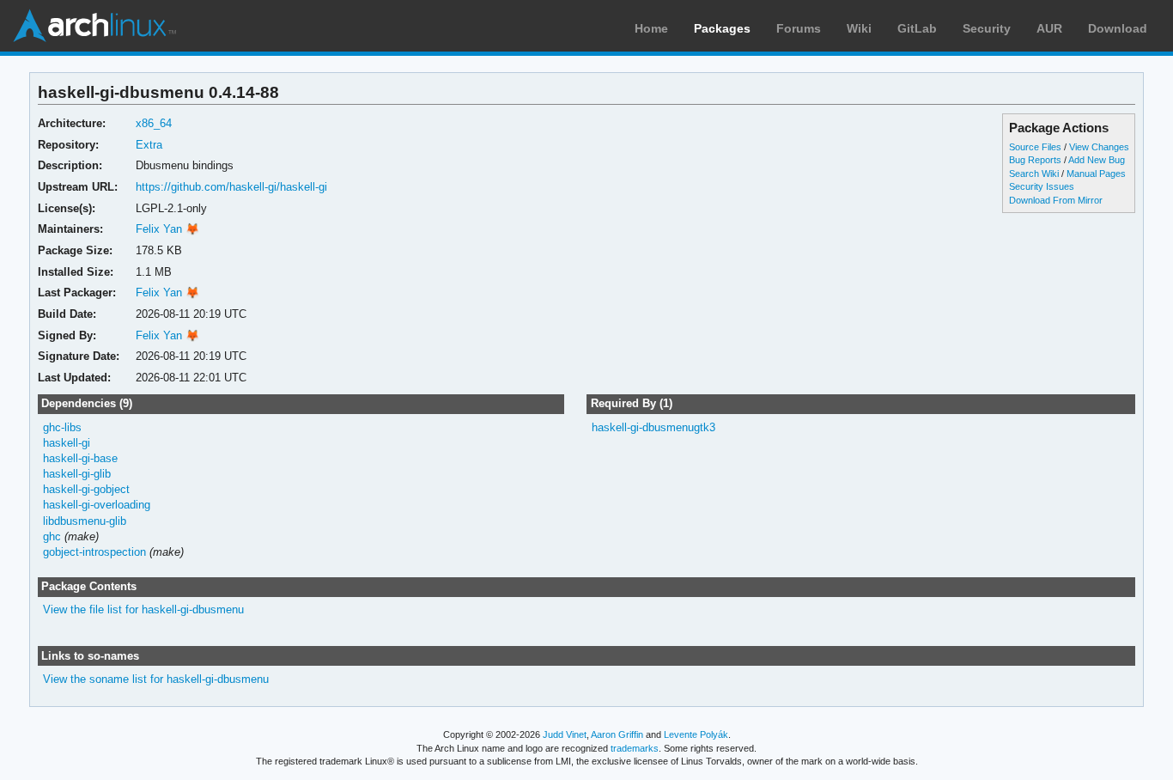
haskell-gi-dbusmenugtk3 (653, 427)
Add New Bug (1096, 160)
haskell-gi (66, 442)
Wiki (859, 28)
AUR (1049, 28)
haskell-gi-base (80, 458)
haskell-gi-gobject (86, 489)
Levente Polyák (696, 734)
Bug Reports (1035, 160)
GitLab (917, 28)
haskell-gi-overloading (96, 504)
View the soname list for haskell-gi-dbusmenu (156, 679)
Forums (798, 28)
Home (651, 28)
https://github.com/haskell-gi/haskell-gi (231, 186)
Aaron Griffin (617, 734)
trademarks (635, 748)
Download (1117, 28)
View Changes (1099, 147)
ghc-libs (62, 427)
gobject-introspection (94, 551)
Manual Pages (1096, 173)
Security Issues (1041, 186)
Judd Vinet (564, 734)
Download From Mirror (1056, 200)
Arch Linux (94, 26)
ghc (52, 536)
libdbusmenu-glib (84, 521)
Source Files (1035, 147)
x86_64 (154, 123)
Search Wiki (1034, 173)
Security (987, 28)
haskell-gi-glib (77, 473)
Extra (149, 144)
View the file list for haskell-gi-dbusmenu (143, 609)
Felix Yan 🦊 (167, 228)
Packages (722, 28)
